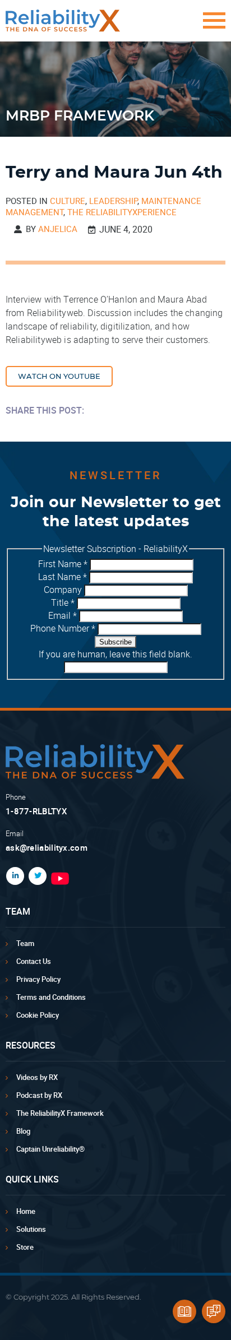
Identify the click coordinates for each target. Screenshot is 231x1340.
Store (25, 1247)
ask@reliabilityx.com (46, 847)
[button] (211, 25)
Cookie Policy (37, 1015)
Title (63, 602)
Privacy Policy (38, 979)
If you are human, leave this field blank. (115, 654)
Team (25, 943)
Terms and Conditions (51, 997)
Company (64, 589)
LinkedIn (13, 876)
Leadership (113, 200)
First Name (62, 564)
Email (62, 615)
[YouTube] (136, 878)
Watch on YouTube (59, 377)
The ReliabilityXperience (122, 211)
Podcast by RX (39, 1095)
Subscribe (115, 642)
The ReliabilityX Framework (60, 1113)
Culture (67, 200)
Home (25, 1211)
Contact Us (33, 961)
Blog (23, 1131)
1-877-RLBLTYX (36, 811)
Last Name (62, 577)
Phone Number (62, 628)
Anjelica (57, 228)
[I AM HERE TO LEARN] (184, 1311)
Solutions (31, 1229)
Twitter (35, 876)
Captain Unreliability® (50, 1149)
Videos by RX (37, 1077)
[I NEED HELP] (213, 1311)
